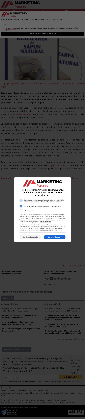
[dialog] (42, 209)
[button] (42, 210)
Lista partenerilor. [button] (45, 222)
